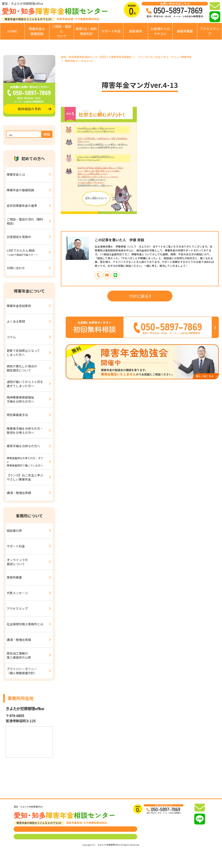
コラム (11, 337)
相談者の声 (14, 530)
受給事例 (135, 31)
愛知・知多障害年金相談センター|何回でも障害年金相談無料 (96, 57)
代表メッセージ (17, 593)
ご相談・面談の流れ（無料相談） (25, 221)
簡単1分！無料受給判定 (86, 31)
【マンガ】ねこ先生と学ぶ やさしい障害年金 (164, 57)
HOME (12, 31)
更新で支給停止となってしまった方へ (23, 352)
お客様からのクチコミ (160, 31)
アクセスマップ (209, 31)
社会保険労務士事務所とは (25, 624)
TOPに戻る (139, 296)
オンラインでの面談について (17, 562)
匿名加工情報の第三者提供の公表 (19, 655)
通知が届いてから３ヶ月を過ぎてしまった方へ (25, 384)
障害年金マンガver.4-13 (79, 61)
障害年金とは (16, 174)
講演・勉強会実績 (19, 493)
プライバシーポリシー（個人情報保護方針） (22, 671)
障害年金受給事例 (19, 306)
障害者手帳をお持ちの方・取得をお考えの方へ (25, 430)
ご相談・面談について (61, 31)
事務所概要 (185, 31)
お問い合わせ (16, 268)
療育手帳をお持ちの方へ (23, 446)
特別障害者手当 (17, 415)
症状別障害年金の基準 (22, 205)
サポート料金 (111, 31)
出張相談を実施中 (19, 237)
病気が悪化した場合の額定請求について (22, 368)
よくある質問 (16, 321)
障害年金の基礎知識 (37, 31)
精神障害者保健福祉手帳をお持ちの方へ (20, 399)
